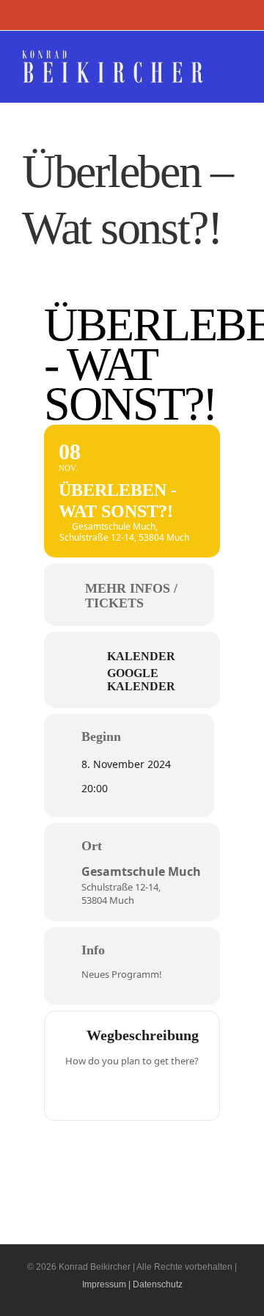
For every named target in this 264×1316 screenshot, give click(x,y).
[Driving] (103, 1091)
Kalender (141, 656)
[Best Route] (74, 1091)
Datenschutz (158, 1284)
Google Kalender (141, 679)
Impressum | (106, 1284)
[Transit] (132, 1091)
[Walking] (160, 1091)
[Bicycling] (189, 1091)
